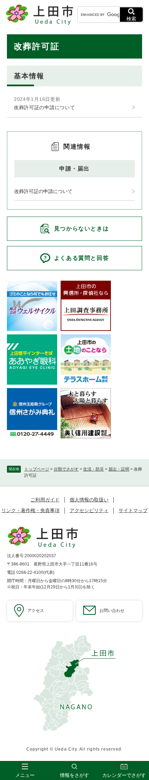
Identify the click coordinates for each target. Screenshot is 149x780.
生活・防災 (93, 469)
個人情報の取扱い (89, 499)
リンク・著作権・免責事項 (30, 510)
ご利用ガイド (45, 499)
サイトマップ (133, 510)
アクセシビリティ (89, 510)
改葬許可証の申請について (44, 107)
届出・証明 (118, 469)
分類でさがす (66, 469)
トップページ (36, 469)
